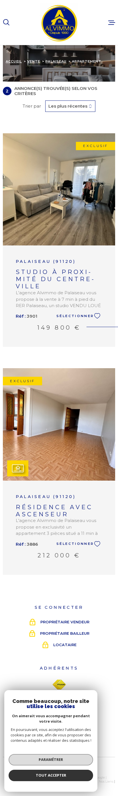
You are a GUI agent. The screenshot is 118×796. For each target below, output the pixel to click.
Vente (33, 61)
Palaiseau (56, 61)
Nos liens (106, 781)
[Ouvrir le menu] (111, 22)
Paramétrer (51, 759)
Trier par (32, 106)
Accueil (14, 61)
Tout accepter (51, 775)
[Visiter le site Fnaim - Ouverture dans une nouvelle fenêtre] (59, 684)
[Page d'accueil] (59, 22)
